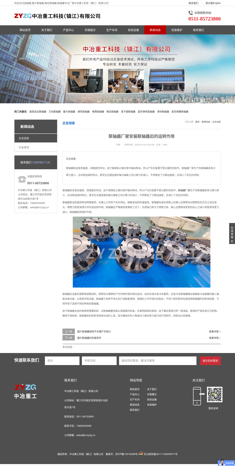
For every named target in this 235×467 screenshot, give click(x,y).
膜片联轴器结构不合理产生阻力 (94, 331)
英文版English (213, 3)
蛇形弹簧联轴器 (180, 111)
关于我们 (46, 30)
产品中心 (68, 30)
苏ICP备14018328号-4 (127, 454)
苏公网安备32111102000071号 (160, 454)
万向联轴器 (55, 111)
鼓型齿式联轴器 (37, 111)
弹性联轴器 (84, 111)
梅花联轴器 (112, 111)
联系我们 (193, 3)
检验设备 (133, 30)
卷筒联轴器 (98, 111)
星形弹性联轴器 (146, 111)
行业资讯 (24, 147)
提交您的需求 (210, 360)
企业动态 (24, 138)
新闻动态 (155, 30)
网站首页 (25, 30)
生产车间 (111, 30)
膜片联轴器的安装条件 (89, 337)
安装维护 (176, 30)
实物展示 (90, 30)
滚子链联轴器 (128, 111)
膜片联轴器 (69, 111)
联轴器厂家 (184, 190)
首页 (197, 121)
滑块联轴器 (163, 111)
